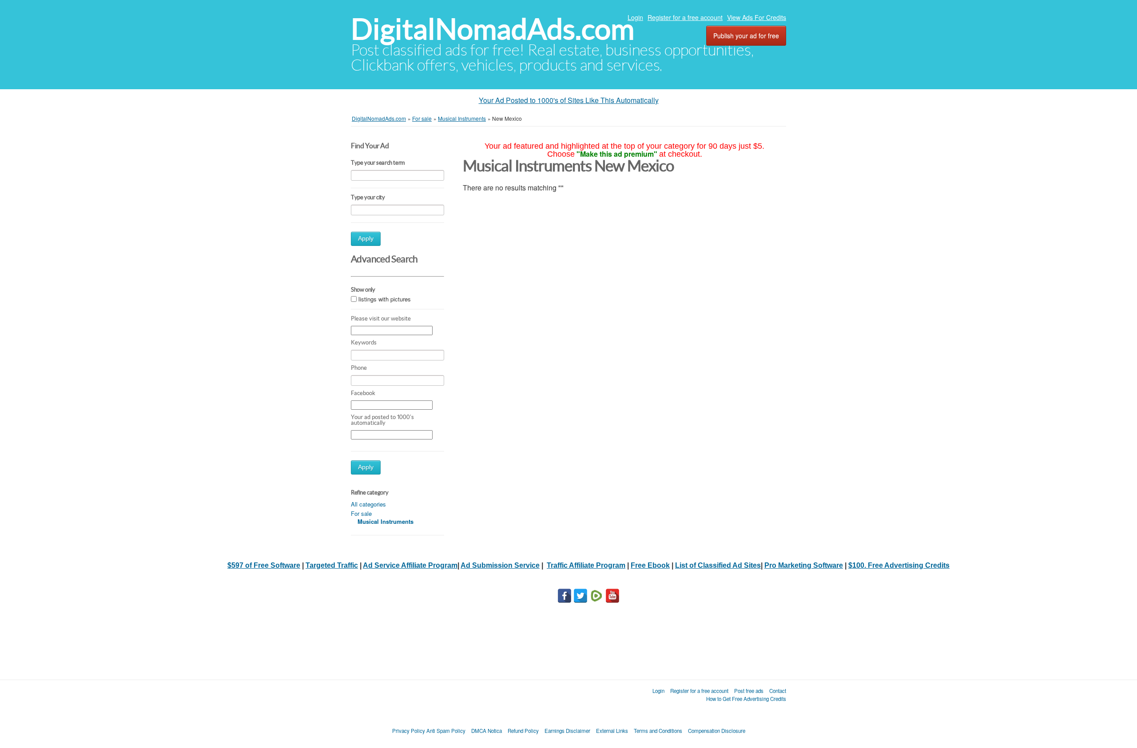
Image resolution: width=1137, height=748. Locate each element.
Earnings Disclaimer (567, 730)
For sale (361, 513)
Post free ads (748, 690)
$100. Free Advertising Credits (899, 565)
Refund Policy (523, 730)
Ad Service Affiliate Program (410, 565)
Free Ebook (650, 565)
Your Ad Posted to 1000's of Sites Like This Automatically (569, 100)
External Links (612, 730)
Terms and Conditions (658, 730)
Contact (777, 690)
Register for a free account (685, 17)
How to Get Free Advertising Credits (746, 698)
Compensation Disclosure (716, 730)
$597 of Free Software (263, 565)
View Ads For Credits (756, 17)
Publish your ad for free (746, 35)
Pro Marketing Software (803, 565)
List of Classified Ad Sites (718, 565)
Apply (366, 238)
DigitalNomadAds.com (492, 29)
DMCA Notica (486, 730)
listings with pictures (384, 299)
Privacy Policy (408, 730)
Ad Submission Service (500, 565)
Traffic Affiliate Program (586, 565)
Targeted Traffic (332, 565)
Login (635, 17)
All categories (368, 504)
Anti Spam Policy (445, 730)
